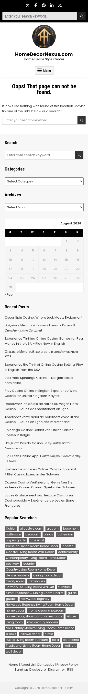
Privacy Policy (67, 664)
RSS (70, 669)
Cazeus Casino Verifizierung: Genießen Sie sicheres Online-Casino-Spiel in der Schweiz (40, 485)
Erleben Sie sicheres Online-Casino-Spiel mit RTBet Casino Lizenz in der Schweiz (40, 472)
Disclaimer (56, 669)
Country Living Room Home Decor (31, 569)
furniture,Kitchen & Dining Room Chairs (34, 593)
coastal (68, 546)
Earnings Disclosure (30, 669)
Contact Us (45, 664)
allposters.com (31, 528)
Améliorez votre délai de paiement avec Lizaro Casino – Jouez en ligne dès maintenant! (42, 419)
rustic (49, 634)
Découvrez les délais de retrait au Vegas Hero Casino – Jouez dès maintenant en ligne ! (41, 406)
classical (37, 540)
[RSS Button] (59, 5)
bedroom (32, 534)
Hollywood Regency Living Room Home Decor (39, 605)
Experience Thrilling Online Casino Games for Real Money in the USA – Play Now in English (44, 341)
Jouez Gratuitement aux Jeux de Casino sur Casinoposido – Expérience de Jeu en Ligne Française (39, 500)
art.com (53, 528)
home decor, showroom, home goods (34, 616)
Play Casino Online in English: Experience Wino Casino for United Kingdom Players (41, 393)
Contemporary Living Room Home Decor (36, 558)
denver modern (17, 575)
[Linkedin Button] (51, 5)
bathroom (13, 534)
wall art (70, 646)
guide (72, 593)
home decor (15, 610)
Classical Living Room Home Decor (32, 546)
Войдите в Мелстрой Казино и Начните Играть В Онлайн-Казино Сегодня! (40, 328)
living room (14, 622)
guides (11, 599)
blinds (48, 534)
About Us (28, 664)
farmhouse (37, 581)
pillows (11, 634)
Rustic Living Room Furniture (27, 640)
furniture (64, 587)
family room (15, 581)
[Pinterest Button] (43, 5)
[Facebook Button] (35, 5)
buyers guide (15, 540)
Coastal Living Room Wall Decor (30, 552)
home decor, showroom (46, 610)
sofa (55, 640)
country (29, 564)
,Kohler (10, 528)
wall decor (14, 651)
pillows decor (30, 634)
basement (70, 528)
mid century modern (42, 622)
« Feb (9, 294)
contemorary (68, 552)
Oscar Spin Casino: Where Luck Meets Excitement (43, 317)
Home (13, 664)
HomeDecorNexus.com (44, 54)
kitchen (72, 616)
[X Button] (27, 5)
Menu (47, 70)
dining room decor (47, 575)
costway (12, 564)
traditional (71, 640)
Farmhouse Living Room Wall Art (30, 587)
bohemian (65, 534)
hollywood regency (35, 599)
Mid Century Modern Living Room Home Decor (40, 628)
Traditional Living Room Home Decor (33, 646)
